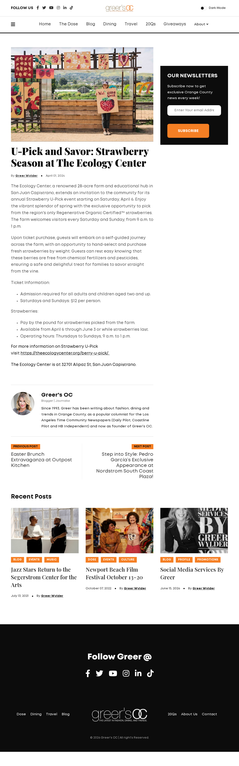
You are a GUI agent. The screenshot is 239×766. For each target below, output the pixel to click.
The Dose (68, 24)
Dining (109, 24)
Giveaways (175, 24)
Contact (209, 714)
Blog (90, 24)
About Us (189, 714)
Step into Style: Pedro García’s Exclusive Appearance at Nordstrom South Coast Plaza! (124, 465)
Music (52, 559)
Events (34, 559)
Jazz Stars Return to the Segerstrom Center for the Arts (44, 577)
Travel (131, 24)
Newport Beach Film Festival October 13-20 (114, 573)
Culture (127, 559)
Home (45, 24)
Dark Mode (217, 8)
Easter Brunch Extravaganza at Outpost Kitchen (41, 460)
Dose (92, 559)
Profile (184, 559)
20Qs (151, 24)
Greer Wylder (26, 176)
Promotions (207, 559)
